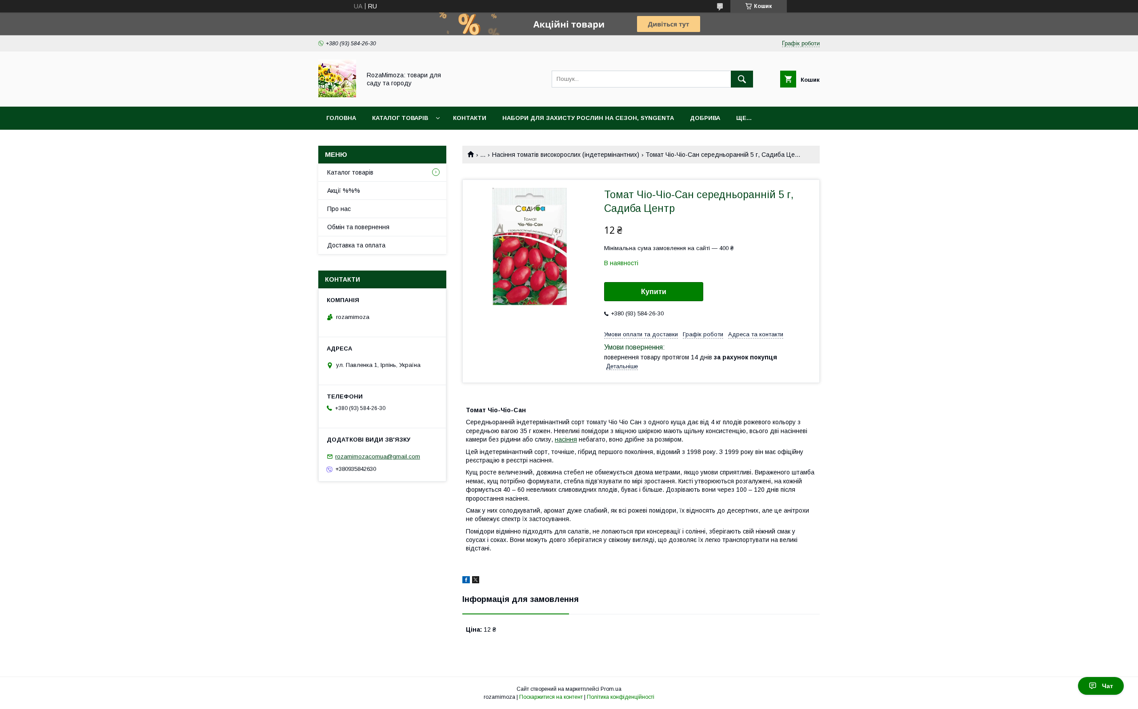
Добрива (705, 118)
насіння (566, 439)
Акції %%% (343, 190)
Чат (1107, 685)
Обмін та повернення (358, 227)
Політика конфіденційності (620, 697)
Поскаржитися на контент (551, 697)
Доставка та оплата (356, 245)
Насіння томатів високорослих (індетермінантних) (565, 154)
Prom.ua (611, 689)
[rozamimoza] (337, 95)
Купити (653, 291)
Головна (341, 118)
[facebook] (466, 581)
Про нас (339, 208)
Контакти (469, 118)
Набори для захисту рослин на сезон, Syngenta (588, 118)
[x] (475, 581)
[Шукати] (742, 79)
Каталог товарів (400, 118)
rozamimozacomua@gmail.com (377, 456)
